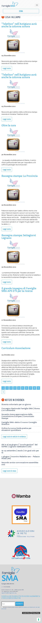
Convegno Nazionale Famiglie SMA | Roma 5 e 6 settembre (20, 409)
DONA (21, 11)
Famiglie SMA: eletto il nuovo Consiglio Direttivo (19, 423)
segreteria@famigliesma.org (8, 593)
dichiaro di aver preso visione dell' (20, 607)
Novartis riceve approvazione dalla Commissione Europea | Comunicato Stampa (17, 416)
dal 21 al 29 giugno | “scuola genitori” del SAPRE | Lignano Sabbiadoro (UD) (19, 446)
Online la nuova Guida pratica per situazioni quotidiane (16, 429)
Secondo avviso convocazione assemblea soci (19, 463)
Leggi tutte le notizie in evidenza (14, 436)
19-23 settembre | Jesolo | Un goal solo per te (20, 452)
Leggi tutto (7, 68)
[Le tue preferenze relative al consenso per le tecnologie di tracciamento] (38, 619)
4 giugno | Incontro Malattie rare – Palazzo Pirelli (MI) (20, 457)
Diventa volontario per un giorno (16, 404)
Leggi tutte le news (9, 471)
